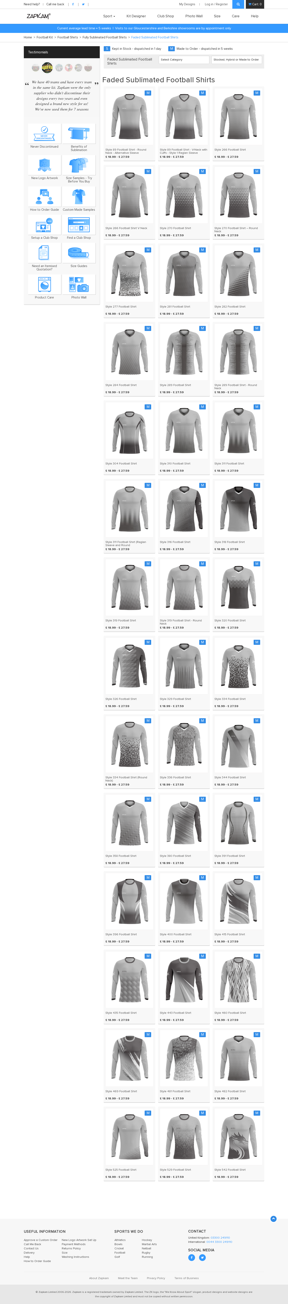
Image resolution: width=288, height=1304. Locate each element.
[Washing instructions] (44, 284)
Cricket (119, 1248)
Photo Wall (194, 16)
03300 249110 (220, 1237)
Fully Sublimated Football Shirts (106, 37)
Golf (117, 1257)
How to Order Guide (37, 1261)
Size (217, 16)
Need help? (32, 4)
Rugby (146, 1252)
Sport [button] (108, 16)
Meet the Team (128, 1278)
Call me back (55, 4)
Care (236, 16)
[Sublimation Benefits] (79, 133)
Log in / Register (216, 4)
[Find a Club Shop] (79, 224)
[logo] (37, 16)
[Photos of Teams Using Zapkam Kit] (79, 284)
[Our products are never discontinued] (44, 133)
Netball (146, 1248)
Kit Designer (136, 16)
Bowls (118, 1244)
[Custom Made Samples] (79, 196)
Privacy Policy (156, 1278)
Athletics (120, 1240)
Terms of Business (186, 1278)
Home (29, 37)
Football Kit (46, 37)
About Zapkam (99, 1278)
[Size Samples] (79, 165)
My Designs (187, 4)
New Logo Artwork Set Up (79, 1240)
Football (119, 1252)
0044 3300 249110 (219, 1242)
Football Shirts (69, 37)
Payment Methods (74, 1244)
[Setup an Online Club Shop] (44, 224)
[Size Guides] (79, 253)
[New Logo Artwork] (44, 165)
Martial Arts (149, 1244)
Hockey (147, 1240)
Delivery (29, 1252)
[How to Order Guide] (44, 196)
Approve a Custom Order (41, 1240)
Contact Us (31, 1248)
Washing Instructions (75, 1257)
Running (147, 1257)
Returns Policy (71, 1248)
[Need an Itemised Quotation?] (44, 253)
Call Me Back (32, 1244)
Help (254, 16)
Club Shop (165, 16)
